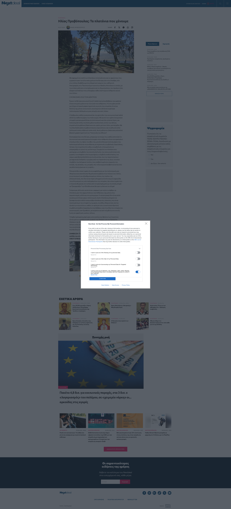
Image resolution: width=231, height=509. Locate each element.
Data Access (115, 285)
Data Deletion (105, 285)
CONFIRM (102, 278)
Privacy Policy (126, 285)
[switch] (138, 252)
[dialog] (115, 255)
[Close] (146, 224)
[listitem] (115, 249)
